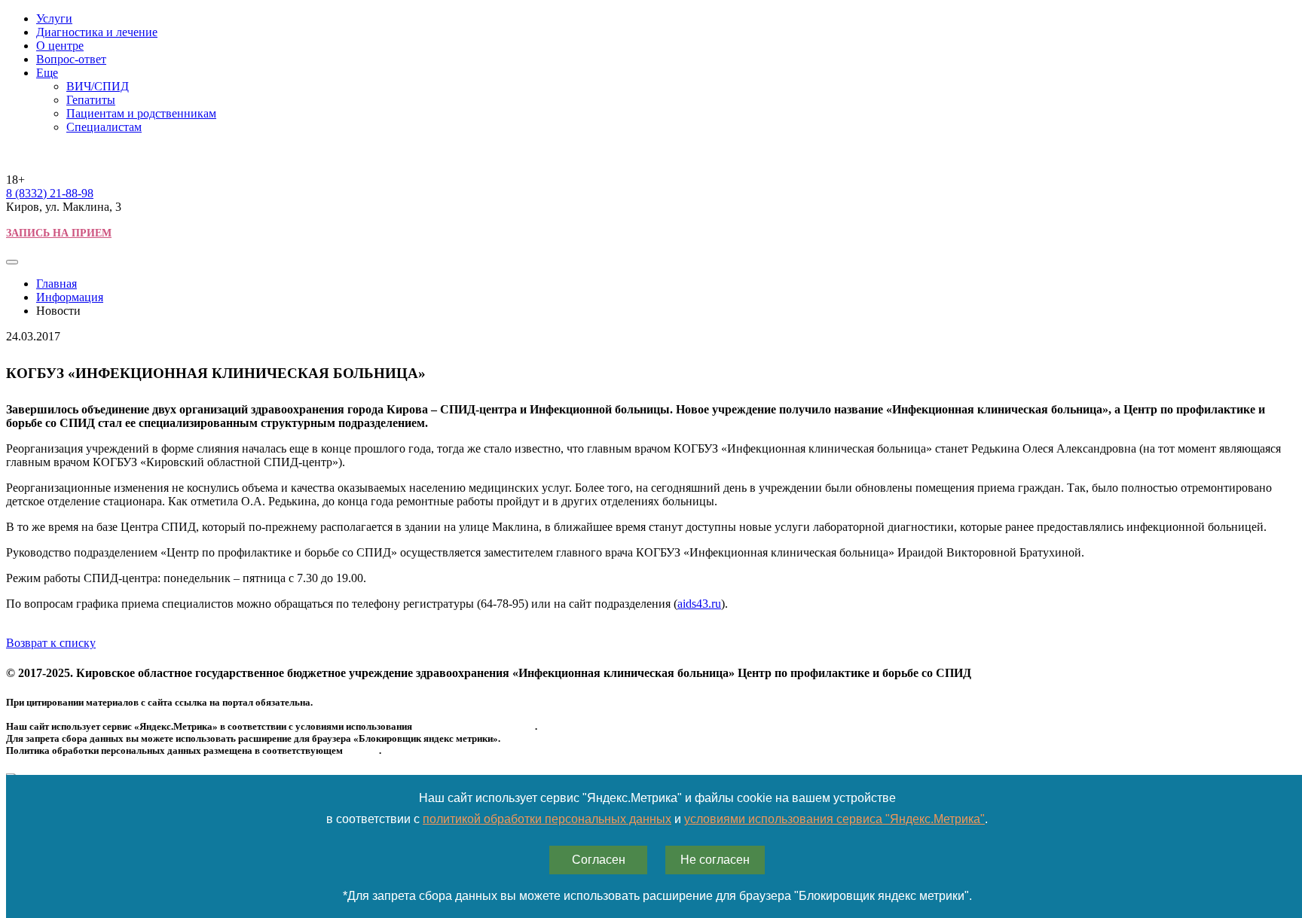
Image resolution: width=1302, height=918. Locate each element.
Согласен (598, 859)
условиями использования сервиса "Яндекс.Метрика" (834, 819)
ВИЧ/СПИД (97, 86)
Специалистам (104, 126)
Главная (56, 283)
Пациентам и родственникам (141, 113)
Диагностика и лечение (96, 32)
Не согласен (715, 859)
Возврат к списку (51, 642)
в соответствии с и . (657, 819)
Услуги (54, 18)
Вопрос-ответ (71, 59)
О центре (60, 45)
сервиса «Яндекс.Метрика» (474, 726)
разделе (362, 750)
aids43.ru (699, 603)
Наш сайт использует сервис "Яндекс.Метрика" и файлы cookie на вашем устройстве (657, 797)
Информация (69, 297)
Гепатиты (90, 99)
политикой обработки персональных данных (547, 819)
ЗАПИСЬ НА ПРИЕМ (59, 233)
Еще (47, 72)
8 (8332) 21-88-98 (49, 193)
